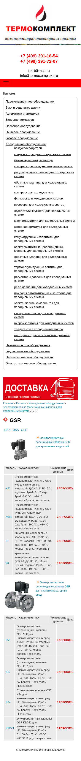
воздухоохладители (28, 148)
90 (7, 563)
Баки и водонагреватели (23, 107)
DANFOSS (11, 430)
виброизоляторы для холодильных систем (44, 323)
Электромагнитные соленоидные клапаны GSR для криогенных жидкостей (53, 442)
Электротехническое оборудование (31, 363)
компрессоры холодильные (33, 192)
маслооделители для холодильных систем (44, 220)
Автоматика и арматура (22, 113)
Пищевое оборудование (23, 132)
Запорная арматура (20, 119)
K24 (8, 702)
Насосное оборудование (23, 126)
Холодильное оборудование (26, 144)
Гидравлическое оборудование (28, 351)
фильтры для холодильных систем (38, 198)
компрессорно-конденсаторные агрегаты (43, 166)
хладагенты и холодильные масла (38, 329)
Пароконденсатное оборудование (30, 101)
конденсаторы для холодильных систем (42, 154)
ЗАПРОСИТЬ (65, 488)
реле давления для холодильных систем (43, 287)
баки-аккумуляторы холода (33, 160)
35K (8, 640)
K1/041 (10, 728)
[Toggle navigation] (6, 83)
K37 (8, 672)
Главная (8, 403)
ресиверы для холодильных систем (39, 204)
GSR (24, 430)
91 (7, 541)
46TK (9, 516)
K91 (8, 488)
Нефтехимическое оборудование (29, 357)
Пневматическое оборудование (28, 345)
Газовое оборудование (22, 138)
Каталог (21, 403)
